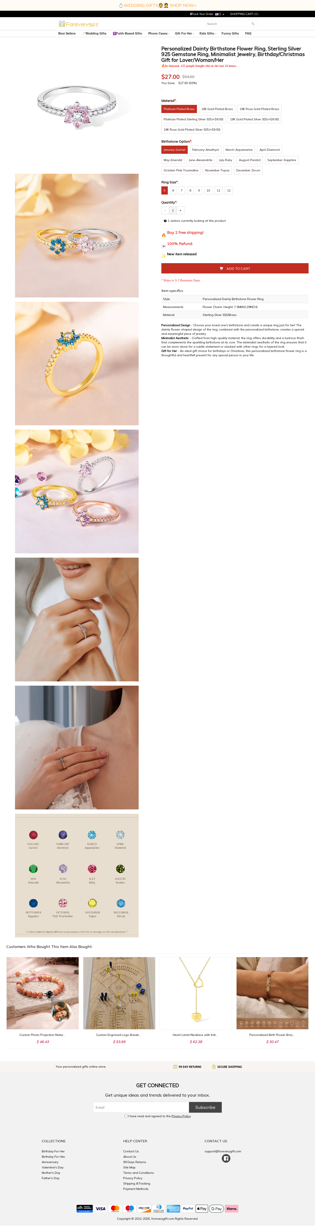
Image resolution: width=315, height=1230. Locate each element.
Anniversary (50, 1162)
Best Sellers (67, 33)
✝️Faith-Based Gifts (128, 33)
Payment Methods (135, 1189)
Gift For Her (184, 33)
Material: (169, 100)
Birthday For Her (53, 1151)
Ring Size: (170, 182)
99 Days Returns (134, 1162)
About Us (129, 1157)
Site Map (129, 1167)
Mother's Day (51, 1173)
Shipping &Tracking (136, 1183)
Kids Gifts (207, 33)
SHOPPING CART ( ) (244, 14)
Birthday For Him (53, 1157)
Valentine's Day (52, 1167)
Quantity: (169, 202)
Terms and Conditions (138, 1173)
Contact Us (131, 1151)
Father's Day (50, 1178)
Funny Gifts (231, 33)
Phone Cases (158, 33)
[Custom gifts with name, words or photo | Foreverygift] (78, 23)
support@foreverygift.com (223, 1151)
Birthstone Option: (177, 141)
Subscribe (205, 1107)
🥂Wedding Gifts (94, 33)
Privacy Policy (181, 1116)
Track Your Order (202, 14)
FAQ (248, 33)
